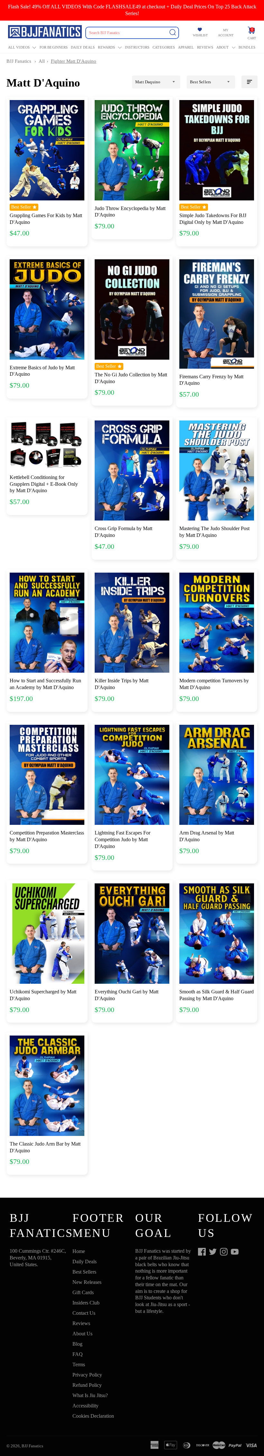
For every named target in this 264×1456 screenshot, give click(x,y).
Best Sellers (84, 1272)
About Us (82, 1333)
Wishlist (200, 35)
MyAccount (225, 32)
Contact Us (83, 1313)
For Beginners (54, 47)
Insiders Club (85, 1302)
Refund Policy (87, 1385)
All (42, 61)
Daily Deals (83, 47)
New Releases (86, 1282)
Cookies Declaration (93, 1416)
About (222, 47)
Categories (164, 47)
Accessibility (85, 1405)
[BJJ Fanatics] (45, 33)
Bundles (247, 47)
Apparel (186, 47)
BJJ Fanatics (18, 61)
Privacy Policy (87, 1375)
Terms (78, 1364)
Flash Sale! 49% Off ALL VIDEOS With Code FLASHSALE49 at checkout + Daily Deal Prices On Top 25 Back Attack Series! (132, 10)
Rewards (106, 47)
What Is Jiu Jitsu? (90, 1395)
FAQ (77, 1354)
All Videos (19, 47)
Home (78, 1251)
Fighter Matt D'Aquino (73, 61)
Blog (77, 1344)
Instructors (137, 47)
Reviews (205, 47)
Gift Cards (83, 1292)
